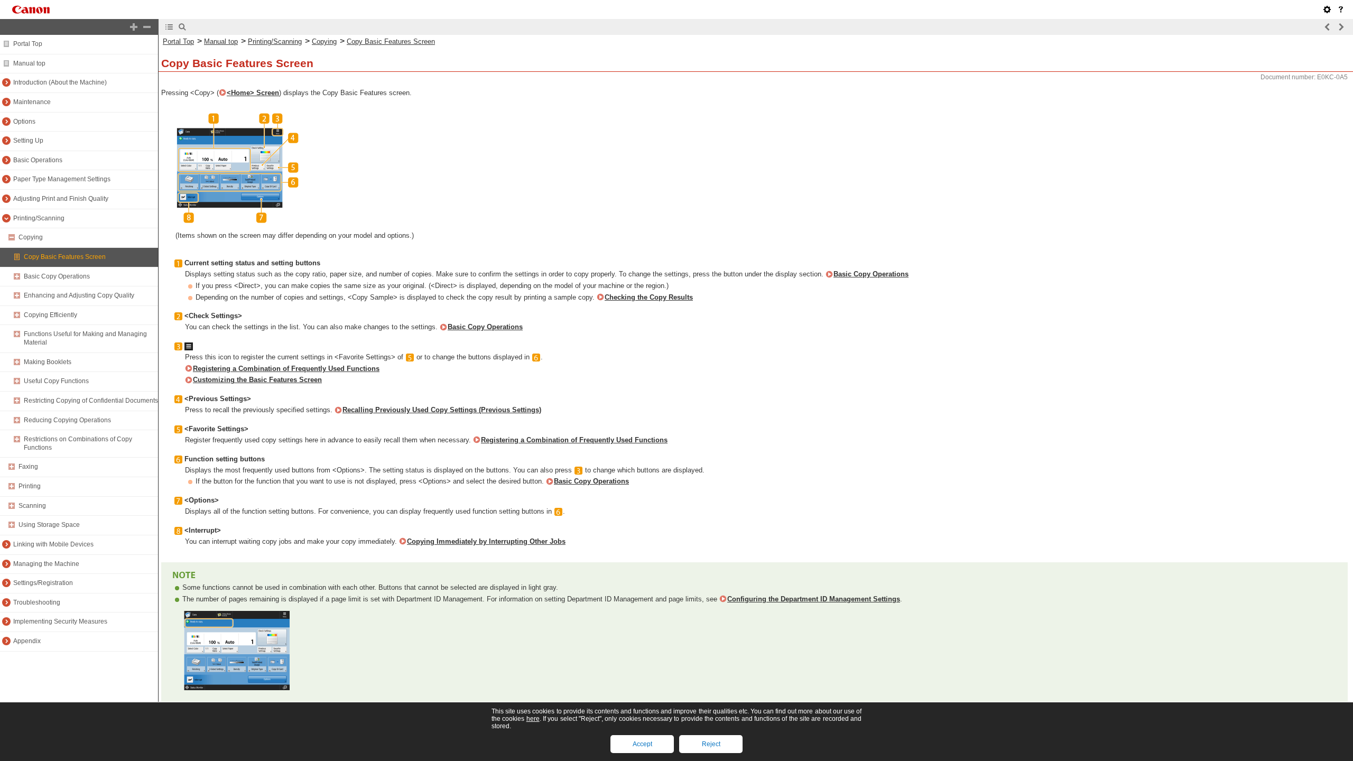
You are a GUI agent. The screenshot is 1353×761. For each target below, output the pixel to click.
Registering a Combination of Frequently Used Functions (286, 369)
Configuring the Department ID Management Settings (813, 599)
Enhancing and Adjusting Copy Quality (79, 295)
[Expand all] (134, 27)
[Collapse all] (147, 27)
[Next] (1341, 27)
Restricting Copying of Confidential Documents (91, 400)
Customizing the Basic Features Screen (257, 380)
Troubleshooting (36, 602)
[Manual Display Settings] (1327, 9)
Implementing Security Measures (60, 621)
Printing (29, 486)
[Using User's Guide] (1341, 9)
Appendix (27, 641)
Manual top (29, 63)
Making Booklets (47, 362)
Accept (642, 744)
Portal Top (27, 44)
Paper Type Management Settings (61, 179)
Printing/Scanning (38, 218)
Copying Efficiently (50, 315)
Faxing (28, 466)
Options (24, 121)
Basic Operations (37, 160)
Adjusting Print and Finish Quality (60, 198)
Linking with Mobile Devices (53, 544)
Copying (30, 237)
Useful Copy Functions (56, 381)
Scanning (32, 505)
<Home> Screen (253, 93)
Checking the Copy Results (649, 297)
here (533, 718)
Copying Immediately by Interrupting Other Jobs (486, 541)
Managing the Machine (46, 564)
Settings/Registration (43, 583)
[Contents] (169, 27)
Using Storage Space (49, 524)
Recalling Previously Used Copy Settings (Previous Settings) (441, 410)
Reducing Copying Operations (67, 420)
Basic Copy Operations (57, 276)
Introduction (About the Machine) (60, 82)
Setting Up (28, 140)
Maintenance (32, 102)
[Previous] (1327, 27)
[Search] (182, 27)
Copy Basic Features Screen (65, 257)
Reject (711, 744)
